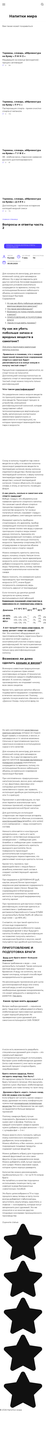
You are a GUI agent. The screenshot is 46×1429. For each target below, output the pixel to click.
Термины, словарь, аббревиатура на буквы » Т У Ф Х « (21, 151)
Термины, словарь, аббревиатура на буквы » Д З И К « (21, 200)
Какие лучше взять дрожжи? (21, 323)
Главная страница (10, 219)
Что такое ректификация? (20, 309)
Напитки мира (23, 16)
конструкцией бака (12, 821)
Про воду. (17, 996)
